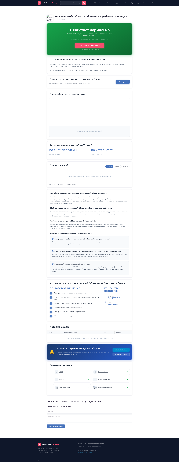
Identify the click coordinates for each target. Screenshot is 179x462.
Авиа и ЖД (92, 3)
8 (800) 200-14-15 (114, 298)
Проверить (123, 82)
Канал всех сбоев (121, 354)
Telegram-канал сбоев (85, 452)
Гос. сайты (110, 3)
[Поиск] (84, 3)
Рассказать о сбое (56, 426)
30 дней (125, 166)
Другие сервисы (158, 3)
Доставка (119, 3)
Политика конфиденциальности (88, 450)
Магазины (146, 3)
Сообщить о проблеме (89, 45)
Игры (127, 3)
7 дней (117, 166)
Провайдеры (135, 3)
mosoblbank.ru (104, 39)
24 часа (109, 166)
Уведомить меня (121, 350)
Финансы (102, 3)
